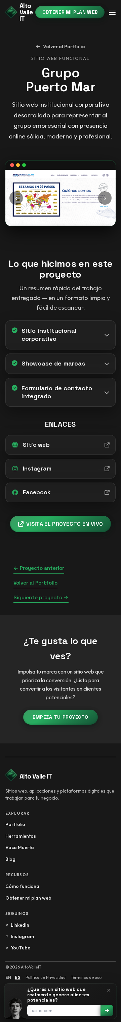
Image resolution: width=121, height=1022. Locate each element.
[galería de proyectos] (60, 198)
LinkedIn (20, 925)
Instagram (22, 936)
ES (17, 977)
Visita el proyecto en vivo (64, 523)
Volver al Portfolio (35, 583)
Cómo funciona (22, 886)
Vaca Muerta (19, 847)
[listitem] (60, 334)
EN (8, 977)
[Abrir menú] (112, 12)
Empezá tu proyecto (60, 717)
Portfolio (15, 824)
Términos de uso (86, 977)
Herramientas (20, 836)
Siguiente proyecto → (41, 597)
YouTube (20, 948)
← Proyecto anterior (38, 568)
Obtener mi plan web (69, 12)
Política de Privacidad (46, 977)
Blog (10, 859)
